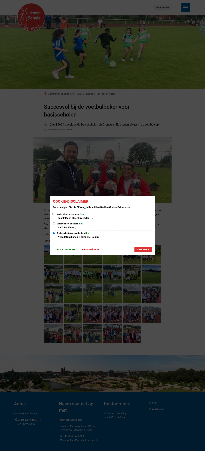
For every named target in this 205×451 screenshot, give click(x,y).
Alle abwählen (90, 249)
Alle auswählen (65, 249)
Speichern (143, 249)
